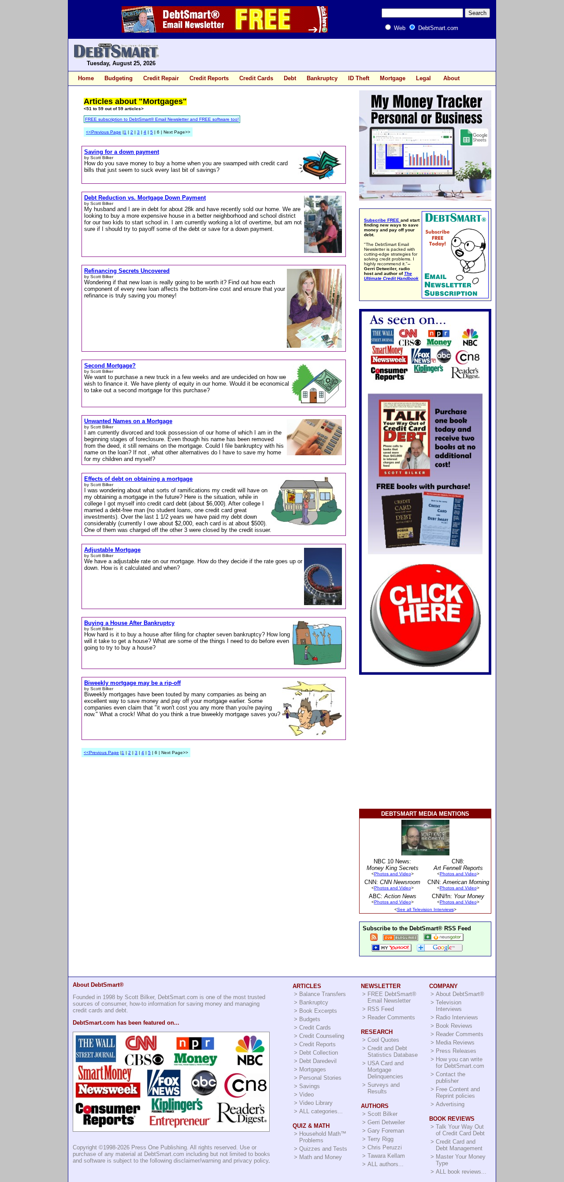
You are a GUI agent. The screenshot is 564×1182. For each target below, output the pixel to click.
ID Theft (358, 78)
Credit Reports (209, 78)
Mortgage (392, 78)
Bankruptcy (322, 78)
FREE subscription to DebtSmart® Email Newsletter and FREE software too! (162, 119)
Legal (423, 78)
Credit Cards (256, 78)
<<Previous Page (103, 132)
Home (86, 78)
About (451, 78)
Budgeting (118, 78)
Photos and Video (392, 873)
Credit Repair (161, 78)
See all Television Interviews (425, 909)
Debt (290, 78)
